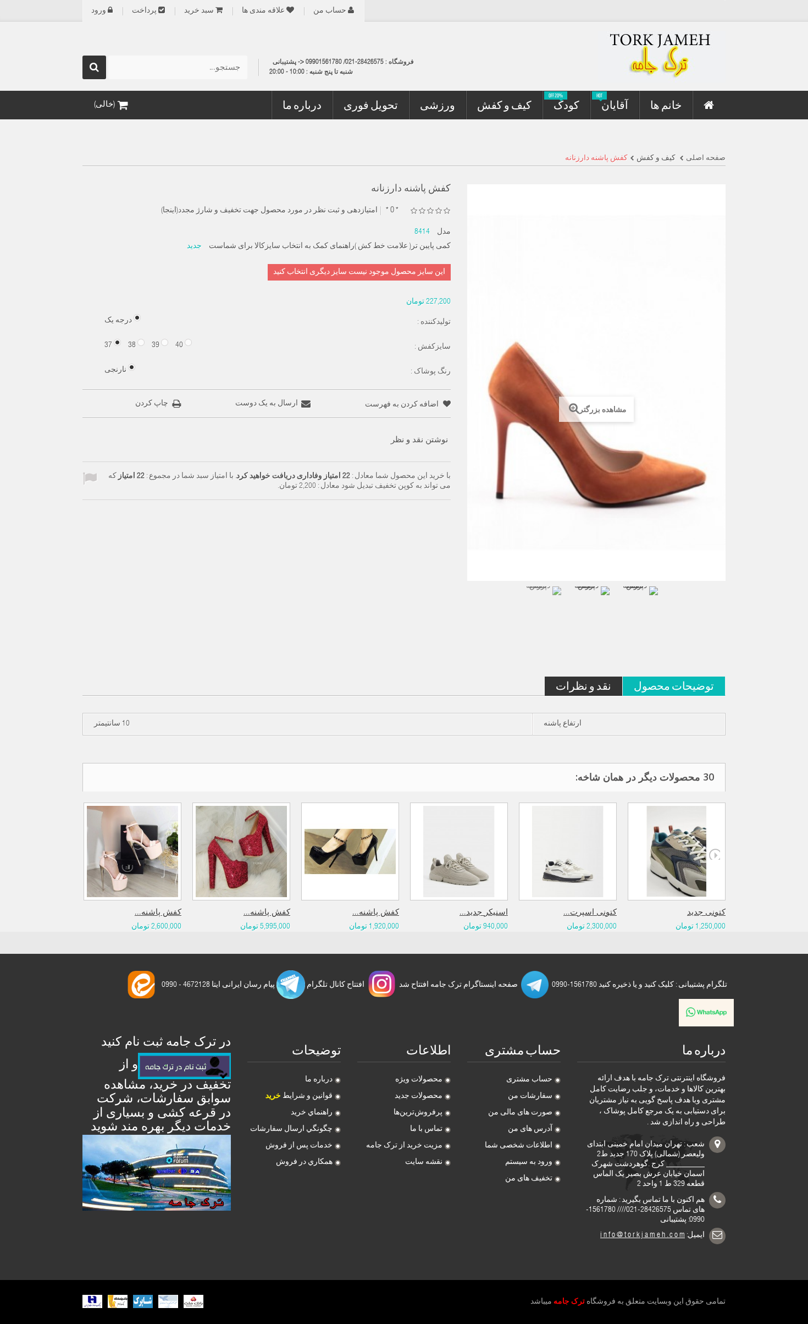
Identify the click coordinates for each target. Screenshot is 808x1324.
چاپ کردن (151, 404)
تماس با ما (426, 1129)
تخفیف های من (528, 1179)
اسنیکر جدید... (484, 913)
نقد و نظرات (583, 685)
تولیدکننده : (433, 322)
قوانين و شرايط (299, 1096)
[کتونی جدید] (677, 851)
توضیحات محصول (674, 685)
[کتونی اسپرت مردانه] (568, 851)
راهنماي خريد (312, 1113)
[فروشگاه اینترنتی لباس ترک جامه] (624, 57)
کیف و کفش (656, 158)
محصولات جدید (418, 1096)
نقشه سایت (423, 1162)
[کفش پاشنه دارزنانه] (542, 605)
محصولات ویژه (418, 1080)
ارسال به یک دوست (266, 404)
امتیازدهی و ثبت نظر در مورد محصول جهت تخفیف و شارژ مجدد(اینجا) (269, 211)
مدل (444, 232)
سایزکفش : (432, 347)
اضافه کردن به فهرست (402, 405)
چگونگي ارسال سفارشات (291, 1129)
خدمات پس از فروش (299, 1146)
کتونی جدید (706, 913)
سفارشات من (530, 1096)
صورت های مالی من (520, 1113)
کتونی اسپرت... (590, 913)
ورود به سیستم (528, 1162)
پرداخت (144, 11)
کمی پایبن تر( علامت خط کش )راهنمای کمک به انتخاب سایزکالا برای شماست (330, 246)
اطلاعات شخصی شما (518, 1146)
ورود (98, 11)
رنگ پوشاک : (430, 372)
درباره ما (319, 1080)
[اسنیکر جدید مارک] (459, 851)
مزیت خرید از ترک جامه (404, 1146)
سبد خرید (199, 11)
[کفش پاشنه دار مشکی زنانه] (350, 851)
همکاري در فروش (304, 1162)
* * (392, 210)
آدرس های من (530, 1129)
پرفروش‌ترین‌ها (418, 1113)
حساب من (329, 11)
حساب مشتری (529, 1080)
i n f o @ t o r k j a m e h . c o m (642, 1235)
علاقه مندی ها (263, 11)
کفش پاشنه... (158, 913)
